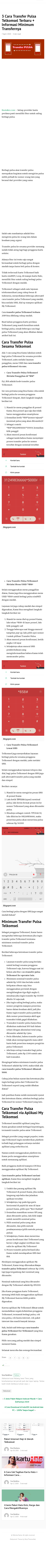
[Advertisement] (23, 84)
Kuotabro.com (8, 110)
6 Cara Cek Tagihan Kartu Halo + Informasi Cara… (21, 1474)
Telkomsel (6, 1391)
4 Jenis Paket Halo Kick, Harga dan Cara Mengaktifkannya (22, 1507)
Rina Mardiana (15, 1448)
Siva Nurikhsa (10, 1375)
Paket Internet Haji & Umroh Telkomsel (18, 1440)
